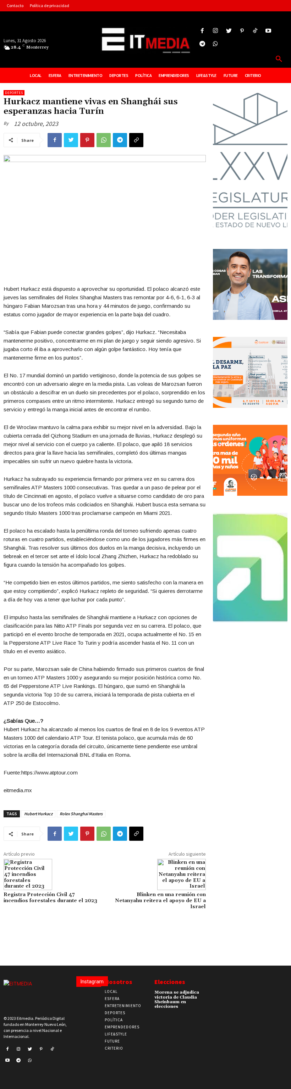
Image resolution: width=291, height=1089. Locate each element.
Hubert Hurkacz (38, 813)
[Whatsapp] (215, 44)
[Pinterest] (242, 31)
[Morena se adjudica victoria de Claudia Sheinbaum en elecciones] (209, 995)
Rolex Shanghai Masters (81, 813)
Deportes (14, 92)
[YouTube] (268, 31)
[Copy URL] (136, 140)
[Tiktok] (255, 31)
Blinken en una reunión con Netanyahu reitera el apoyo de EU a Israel (160, 900)
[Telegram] (202, 44)
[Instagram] (215, 31)
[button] (278, 59)
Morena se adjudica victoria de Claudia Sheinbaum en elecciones (176, 999)
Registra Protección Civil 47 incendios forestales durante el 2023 (50, 897)
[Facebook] (202, 31)
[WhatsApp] (104, 140)
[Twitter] (229, 31)
